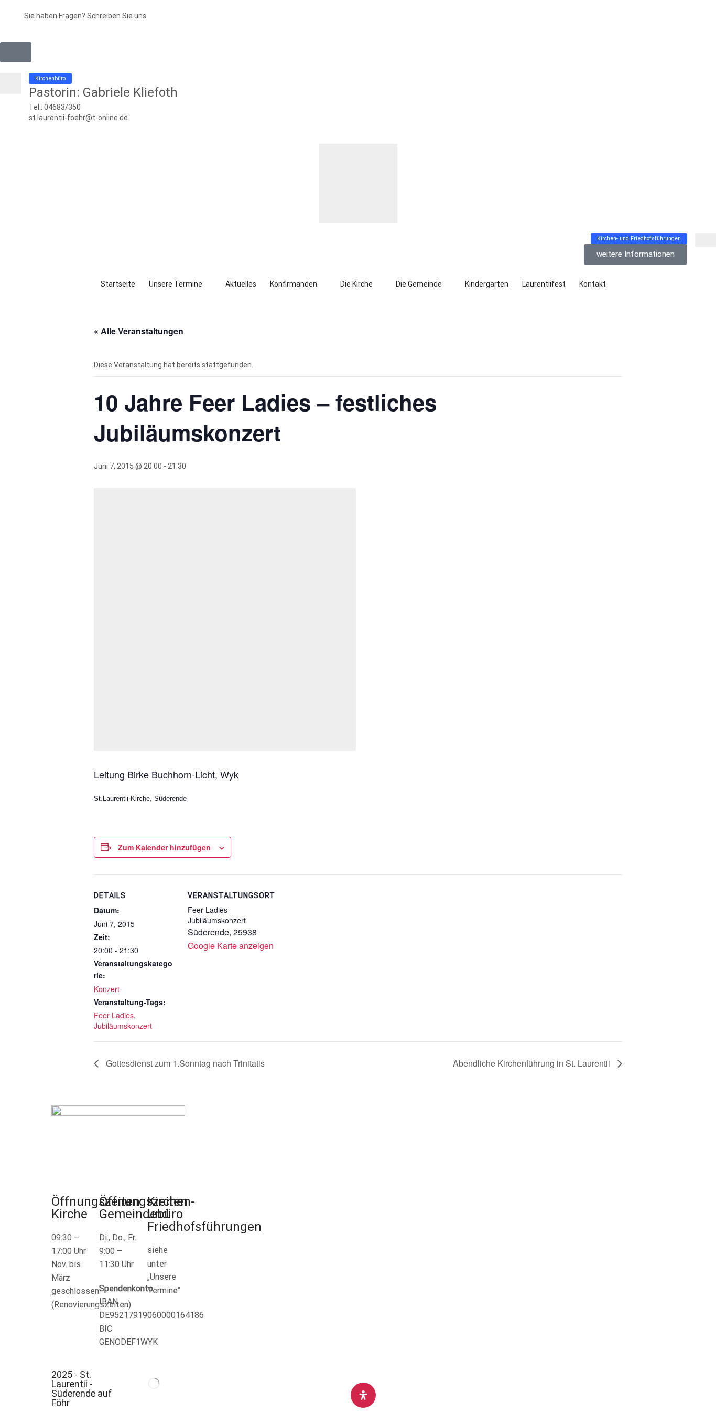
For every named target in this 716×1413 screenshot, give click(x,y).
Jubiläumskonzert (123, 1025)
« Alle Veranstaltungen (138, 331)
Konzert (107, 989)
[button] (15, 52)
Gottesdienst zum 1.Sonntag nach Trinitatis (184, 1063)
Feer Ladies (114, 1015)
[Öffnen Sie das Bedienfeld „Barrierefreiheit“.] (363, 1395)
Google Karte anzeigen (231, 946)
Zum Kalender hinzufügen (164, 847)
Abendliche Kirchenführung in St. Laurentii (532, 1063)
